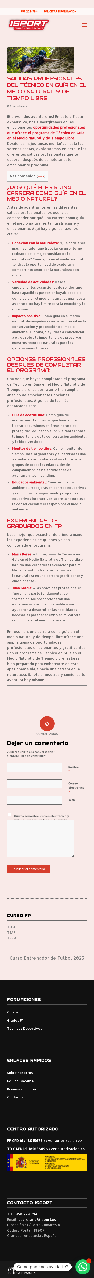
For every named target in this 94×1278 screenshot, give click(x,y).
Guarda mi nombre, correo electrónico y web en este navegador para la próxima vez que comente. (41, 820)
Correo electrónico (76, 788)
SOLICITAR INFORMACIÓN (60, 11)
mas (41, 176)
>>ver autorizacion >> (62, 1140)
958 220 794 (29, 11)
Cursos (13, 1012)
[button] (82, 1266)
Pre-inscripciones (21, 1089)
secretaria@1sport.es (37, 1219)
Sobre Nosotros (20, 1073)
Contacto (15, 1097)
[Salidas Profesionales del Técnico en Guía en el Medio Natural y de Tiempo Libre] (40, 60)
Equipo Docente (20, 1081)
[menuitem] (29, 11)
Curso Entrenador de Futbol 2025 (47, 957)
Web (71, 800)
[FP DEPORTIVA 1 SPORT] (39, 25)
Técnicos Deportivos (24, 1028)
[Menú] (84, 25)
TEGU (11, 938)
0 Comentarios (17, 106)
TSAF (11, 932)
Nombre (73, 769)
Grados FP (15, 1020)
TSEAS (12, 927)
